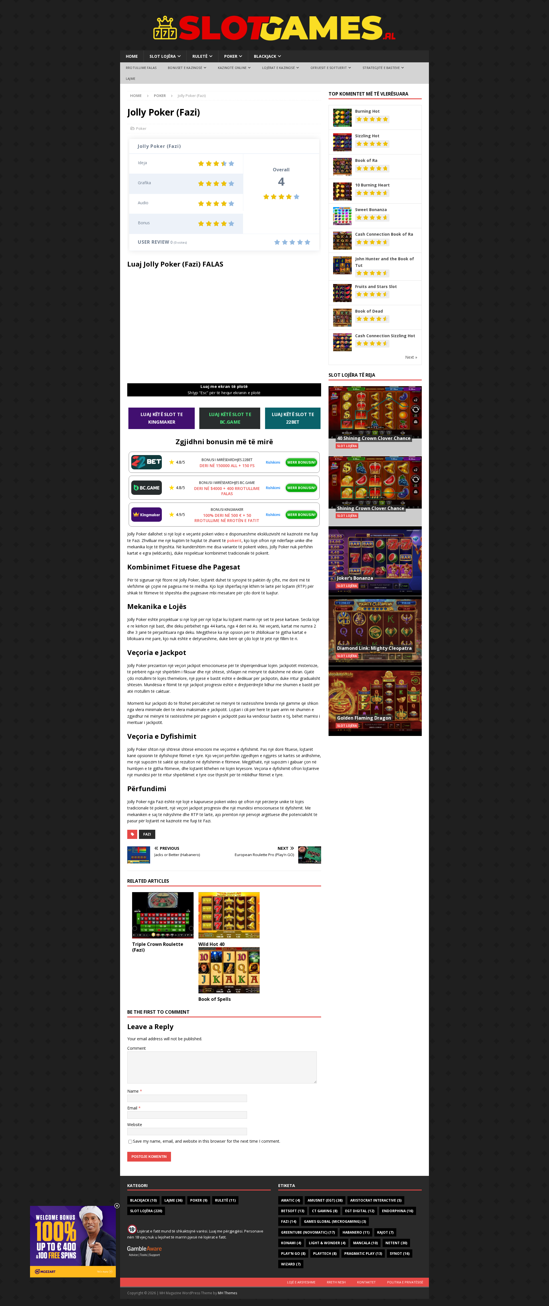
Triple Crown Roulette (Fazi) (157, 947)
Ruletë (200, 56)
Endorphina (397, 1210)
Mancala (365, 1242)
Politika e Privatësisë (405, 1282)
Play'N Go (293, 1253)
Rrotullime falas (141, 68)
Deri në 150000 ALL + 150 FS (227, 465)
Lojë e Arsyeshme (301, 1282)
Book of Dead (369, 311)
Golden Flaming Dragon (364, 718)
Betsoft (292, 1210)
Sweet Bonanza (371, 209)
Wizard (291, 1264)
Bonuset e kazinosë (185, 68)
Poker (230, 56)
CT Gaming (324, 1210)
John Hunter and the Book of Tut (384, 262)
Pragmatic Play (363, 1253)
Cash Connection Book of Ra (384, 234)
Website (134, 1124)
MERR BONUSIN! (301, 462)
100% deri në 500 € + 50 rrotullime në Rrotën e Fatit (226, 518)
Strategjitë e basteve (381, 68)
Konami (291, 1242)
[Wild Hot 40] (229, 915)
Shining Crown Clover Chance (370, 508)
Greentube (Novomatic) (308, 1232)
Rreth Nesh (336, 1282)
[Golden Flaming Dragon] (375, 701)
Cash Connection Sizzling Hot (385, 335)
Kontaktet (366, 1282)
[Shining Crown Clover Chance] (375, 491)
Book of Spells (214, 999)
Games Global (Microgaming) (335, 1221)
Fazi (147, 834)
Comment (136, 1048)
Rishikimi (273, 462)
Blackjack (265, 56)
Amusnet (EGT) (325, 1200)
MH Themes (227, 1293)
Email (132, 1108)
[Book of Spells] (229, 970)
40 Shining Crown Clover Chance (374, 438)
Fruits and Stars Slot (376, 286)
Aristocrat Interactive (375, 1200)
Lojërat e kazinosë (278, 68)
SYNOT (399, 1253)
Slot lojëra (163, 56)
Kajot (385, 1232)
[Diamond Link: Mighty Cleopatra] (375, 631)
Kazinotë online (232, 68)
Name (133, 1091)
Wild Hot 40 (211, 944)
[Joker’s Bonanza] (375, 561)
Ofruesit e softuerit (329, 68)
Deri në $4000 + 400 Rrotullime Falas (227, 491)
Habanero (356, 1232)
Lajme (130, 78)
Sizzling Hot (367, 135)
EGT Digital (359, 1210)
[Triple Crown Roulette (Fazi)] (163, 915)
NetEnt (396, 1242)
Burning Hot (367, 111)
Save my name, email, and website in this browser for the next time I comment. (206, 1141)
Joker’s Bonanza (355, 578)
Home (132, 56)
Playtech (325, 1253)
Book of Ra (366, 160)
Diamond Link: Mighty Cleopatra (374, 648)
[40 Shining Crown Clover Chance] (375, 421)
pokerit (234, 540)
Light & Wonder (327, 1242)
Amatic (290, 1200)
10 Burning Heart (372, 185)
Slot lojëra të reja (352, 375)
